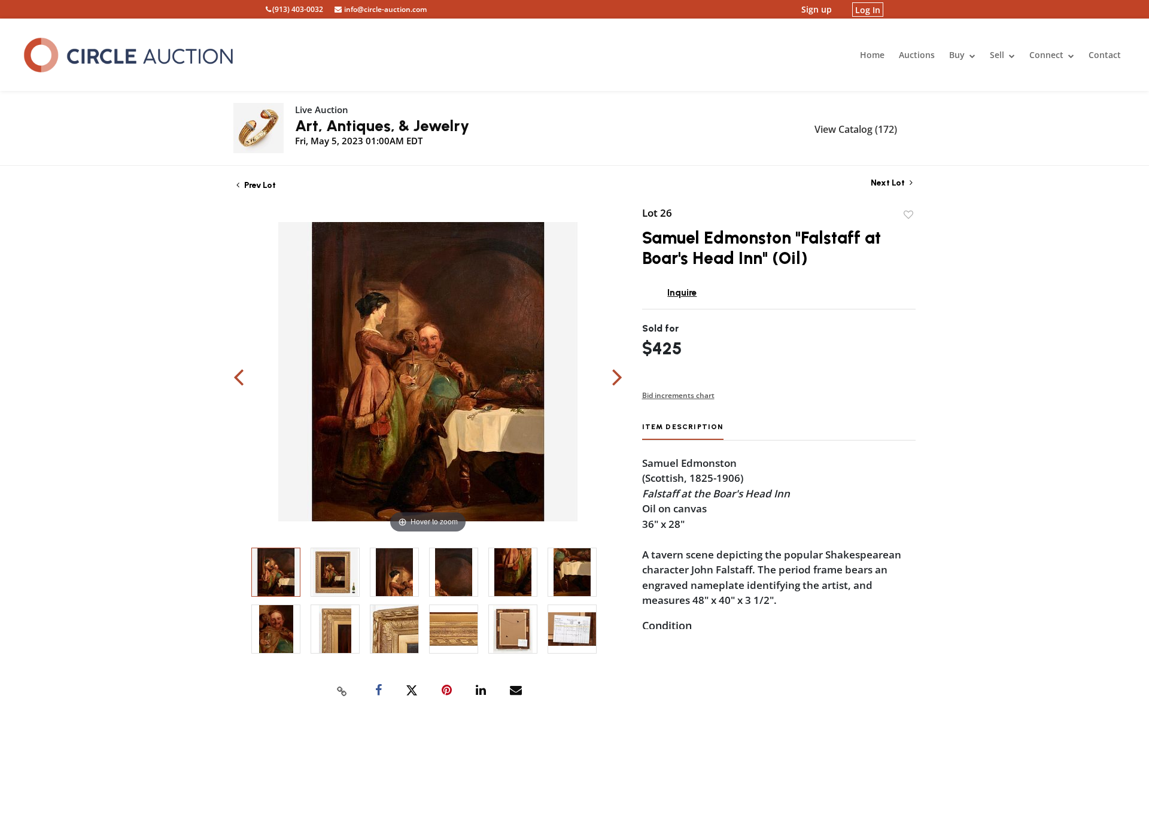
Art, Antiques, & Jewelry (382, 125)
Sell (998, 54)
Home (872, 54)
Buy (958, 54)
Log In (867, 9)
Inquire (682, 292)
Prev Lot (259, 185)
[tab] (683, 431)
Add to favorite (908, 214)
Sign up (816, 9)
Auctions (917, 54)
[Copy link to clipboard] (342, 691)
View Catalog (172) (855, 129)
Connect (1047, 54)
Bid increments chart (678, 395)
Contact (1105, 54)
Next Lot (889, 183)
